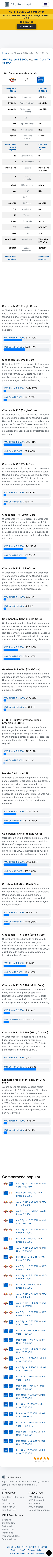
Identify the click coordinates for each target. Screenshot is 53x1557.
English (10, 1547)
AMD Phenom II (36, 1500)
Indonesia (40, 1553)
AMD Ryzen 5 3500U (15, 59)
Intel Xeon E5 (9, 1506)
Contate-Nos (8, 1523)
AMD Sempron (36, 1506)
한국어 (24, 1547)
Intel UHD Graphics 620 (42, 147)
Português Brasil (17, 1553)
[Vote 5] (47, 1458)
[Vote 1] (34, 1458)
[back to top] (49, 1553)
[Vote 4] (44, 1458)
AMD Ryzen (34, 1503)
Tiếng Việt (42, 1547)
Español (22, 1550)
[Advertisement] (26, 39)
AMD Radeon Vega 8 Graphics (10, 147)
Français (31, 1550)
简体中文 (32, 1547)
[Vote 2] (38, 1458)
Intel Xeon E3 (9, 1503)
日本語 (17, 1547)
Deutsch (14, 1550)
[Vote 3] (41, 1458)
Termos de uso (9, 1539)
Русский (30, 1553)
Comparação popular (39, 1510)
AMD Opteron (36, 1497)
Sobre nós (7, 1519)
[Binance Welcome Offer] (26, 21)
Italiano (40, 1550)
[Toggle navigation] (45, 4)
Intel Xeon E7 (8, 1510)
